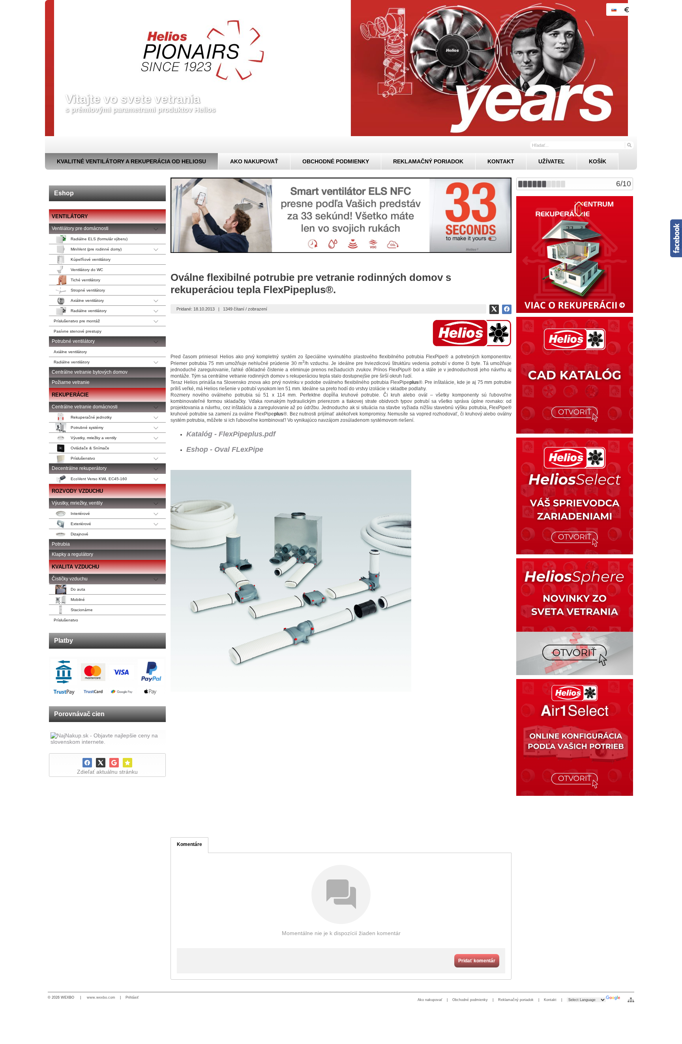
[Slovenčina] (613, 9)
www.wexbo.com (101, 997)
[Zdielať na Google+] (114, 762)
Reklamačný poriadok (516, 1000)
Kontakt (550, 1000)
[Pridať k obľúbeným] (127, 762)
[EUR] (626, 9)
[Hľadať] (629, 145)
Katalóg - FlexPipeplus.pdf (230, 434)
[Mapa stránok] (631, 999)
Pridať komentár (476, 961)
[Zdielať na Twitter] (100, 762)
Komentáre (189, 844)
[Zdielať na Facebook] (87, 762)
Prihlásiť (132, 997)
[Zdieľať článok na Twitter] (494, 309)
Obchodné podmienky (470, 1000)
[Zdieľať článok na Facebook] (507, 309)
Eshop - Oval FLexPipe (224, 449)
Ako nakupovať (430, 1000)
